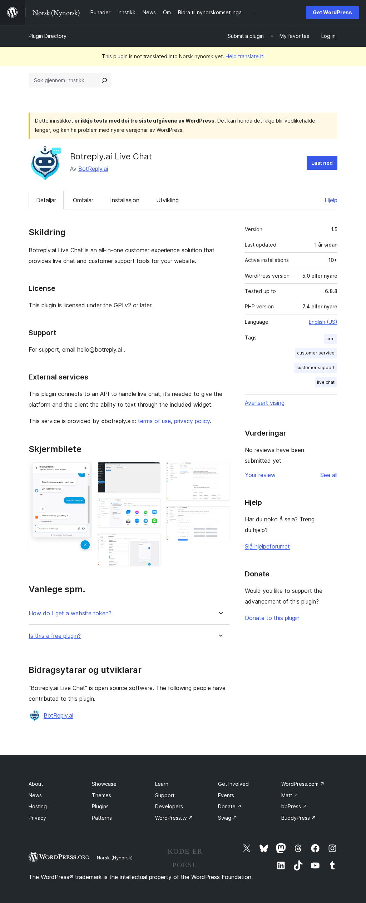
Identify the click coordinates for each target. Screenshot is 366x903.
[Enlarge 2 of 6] (150, 471)
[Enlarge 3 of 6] (150, 508)
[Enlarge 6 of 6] (219, 516)
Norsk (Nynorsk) (115, 857)
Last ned (322, 163)
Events (226, 795)
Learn (161, 784)
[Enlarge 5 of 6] (219, 471)
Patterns (102, 818)
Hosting (38, 806)
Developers (169, 806)
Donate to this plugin (272, 617)
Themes (101, 795)
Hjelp (331, 200)
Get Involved (233, 784)
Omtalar (83, 200)
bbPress (294, 806)
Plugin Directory (47, 36)
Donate (230, 806)
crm (330, 338)
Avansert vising (265, 402)
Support (164, 795)
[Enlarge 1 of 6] (82, 471)
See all (328, 474)
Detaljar (46, 200)
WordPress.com (303, 784)
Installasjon (124, 200)
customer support (315, 367)
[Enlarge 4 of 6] (150, 543)
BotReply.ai (93, 168)
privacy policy (192, 421)
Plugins (100, 806)
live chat (326, 382)
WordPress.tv (174, 818)
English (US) (323, 322)
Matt (289, 795)
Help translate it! (245, 56)
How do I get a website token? (70, 613)
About (36, 784)
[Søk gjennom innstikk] (104, 80)
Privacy (37, 818)
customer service (316, 353)
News (35, 795)
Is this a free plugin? (55, 635)
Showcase (104, 784)
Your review (260, 474)
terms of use (154, 421)
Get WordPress (332, 12)
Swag (227, 818)
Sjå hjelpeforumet (267, 546)
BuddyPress (298, 818)
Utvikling (167, 200)
